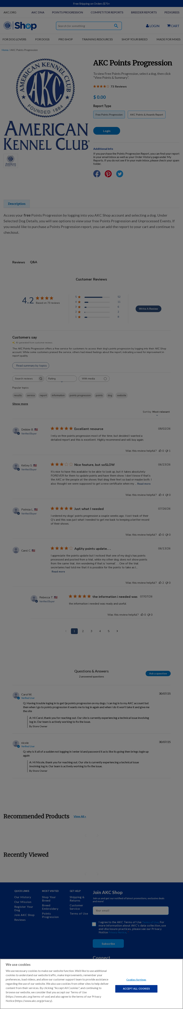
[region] (91, 984)
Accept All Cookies (136, 988)
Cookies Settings (136, 979)
